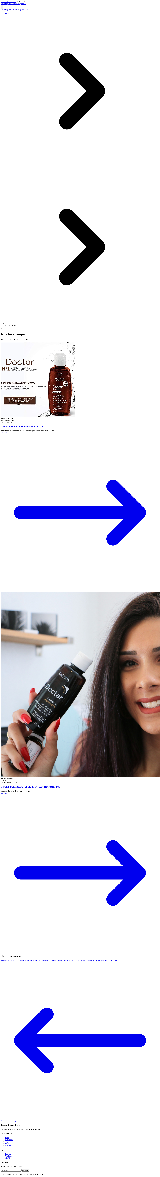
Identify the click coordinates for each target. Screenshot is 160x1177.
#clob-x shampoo (81, 960)
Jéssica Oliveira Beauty (9, 2)
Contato (8, 1145)
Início (3, 4)
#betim (66, 960)
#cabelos (72, 960)
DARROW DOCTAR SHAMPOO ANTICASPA (22, 426)
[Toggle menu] (2, 7)
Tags (26, 4)
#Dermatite (91, 960)
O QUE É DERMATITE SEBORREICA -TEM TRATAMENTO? (30, 787)
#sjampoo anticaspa (56, 960)
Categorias (21, 4)
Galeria (14, 4)
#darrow (4, 960)
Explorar (8, 4)
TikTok (7, 1158)
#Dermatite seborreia (102, 960)
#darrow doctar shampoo (16, 960)
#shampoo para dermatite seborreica (37, 960)
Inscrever (25, 1170)
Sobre (7, 1144)
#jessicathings (115, 960)
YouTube (8, 1156)
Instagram (8, 1154)
